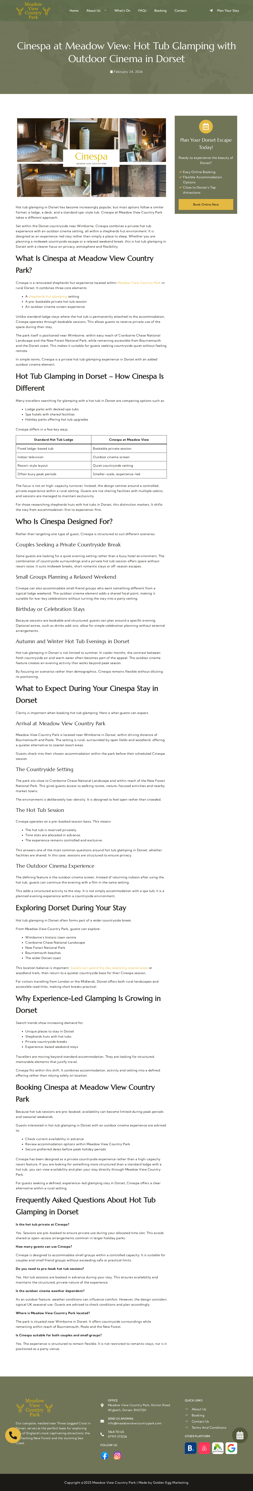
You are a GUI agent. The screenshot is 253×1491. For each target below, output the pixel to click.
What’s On (122, 10)
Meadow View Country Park (139, 283)
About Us (93, 10)
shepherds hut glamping (48, 296)
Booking (160, 10)
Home (74, 10)
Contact (181, 10)
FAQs (142, 10)
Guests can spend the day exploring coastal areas (109, 968)
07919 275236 (117, 1436)
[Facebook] (104, 1455)
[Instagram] (117, 1455)
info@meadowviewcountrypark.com (135, 1423)
